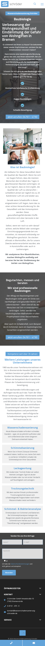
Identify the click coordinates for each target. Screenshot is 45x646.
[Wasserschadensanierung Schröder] (22, 4)
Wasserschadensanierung (22, 427)
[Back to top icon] (22, 633)
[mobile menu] (42, 4)
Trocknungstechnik (22, 488)
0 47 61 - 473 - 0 (13, 606)
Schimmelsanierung (22, 448)
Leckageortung (22, 468)
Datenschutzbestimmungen (20, 564)
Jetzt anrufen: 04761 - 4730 (22, 117)
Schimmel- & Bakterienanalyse (22, 509)
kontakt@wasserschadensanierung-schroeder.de (21, 612)
